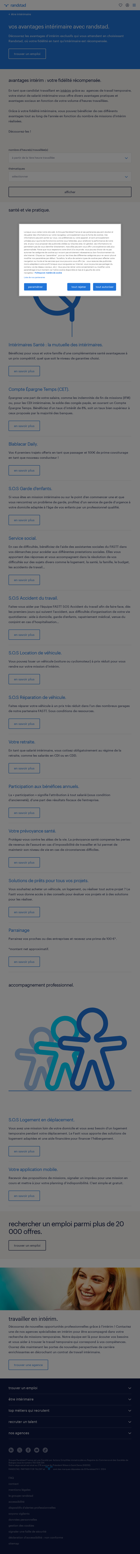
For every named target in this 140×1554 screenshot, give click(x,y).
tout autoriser (105, 286)
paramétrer (35, 286)
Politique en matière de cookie (48, 273)
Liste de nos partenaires (34, 277)
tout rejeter (79, 286)
